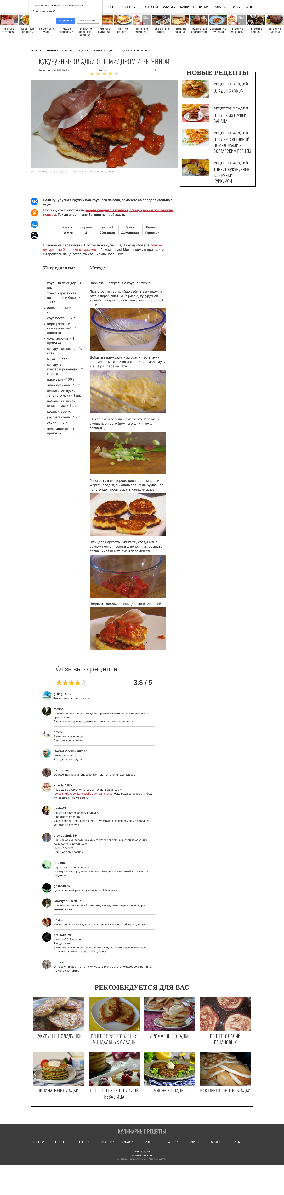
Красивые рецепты (28, 30)
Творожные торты (161, 30)
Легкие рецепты (123, 30)
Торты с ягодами (9, 30)
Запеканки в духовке (218, 30)
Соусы (235, 7)
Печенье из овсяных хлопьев (85, 31)
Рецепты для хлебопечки (199, 30)
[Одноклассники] (34, 212)
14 (154, 70)
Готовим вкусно (142, 1132)
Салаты (218, 7)
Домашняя (130, 233)
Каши (184, 7)
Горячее (110, 7)
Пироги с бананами (237, 30)
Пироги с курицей (104, 30)
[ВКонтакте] (34, 201)
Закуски (169, 7)
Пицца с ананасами (66, 30)
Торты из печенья (180, 30)
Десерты (128, 7)
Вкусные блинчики (141, 30)
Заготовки (148, 7)
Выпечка (38, 1141)
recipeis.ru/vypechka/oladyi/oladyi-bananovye (83, 793)
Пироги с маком (275, 30)
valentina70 (60, 70)
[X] (34, 235)
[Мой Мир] (34, 224)
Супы (249, 7)
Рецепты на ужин (47, 30)
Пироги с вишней (256, 30)
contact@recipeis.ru (142, 1155)
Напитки (200, 7)
